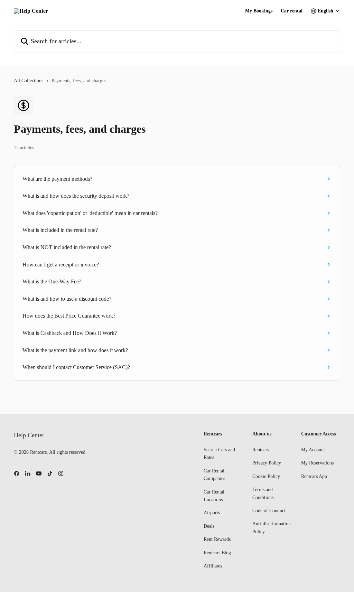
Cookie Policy (266, 476)
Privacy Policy (266, 463)
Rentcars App (314, 476)
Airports (212, 512)
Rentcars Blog (217, 552)
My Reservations (317, 463)
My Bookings (258, 11)
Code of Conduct (269, 510)
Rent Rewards (217, 539)
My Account (313, 449)
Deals (209, 526)
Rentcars (260, 449)
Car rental (291, 11)
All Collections (28, 80)
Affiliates (213, 565)
